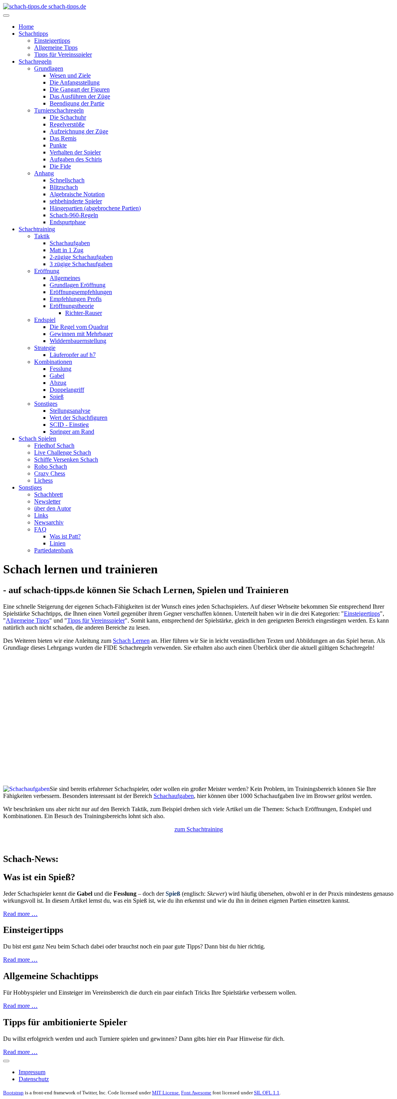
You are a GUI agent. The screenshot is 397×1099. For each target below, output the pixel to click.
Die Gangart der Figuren (80, 89)
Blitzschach (64, 187)
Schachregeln (35, 61)
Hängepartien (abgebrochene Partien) (95, 208)
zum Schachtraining (198, 829)
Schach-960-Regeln (74, 215)
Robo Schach (50, 466)
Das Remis (63, 138)
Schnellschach (67, 180)
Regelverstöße (67, 124)
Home (26, 26)
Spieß (57, 396)
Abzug (58, 382)
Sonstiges (45, 403)
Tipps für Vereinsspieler (63, 54)
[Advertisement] (198, 712)
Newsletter (47, 501)
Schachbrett (48, 494)
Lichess (43, 480)
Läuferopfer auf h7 (73, 354)
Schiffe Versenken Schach (66, 459)
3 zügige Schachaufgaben (81, 264)
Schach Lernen (131, 640)
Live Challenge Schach (62, 452)
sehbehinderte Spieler (76, 201)
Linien (58, 543)
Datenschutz (34, 1079)
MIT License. (166, 1093)
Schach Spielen (37, 438)
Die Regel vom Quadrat (79, 327)
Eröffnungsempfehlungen (81, 292)
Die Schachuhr (68, 117)
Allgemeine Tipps (56, 47)
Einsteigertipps (52, 40)
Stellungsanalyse (70, 410)
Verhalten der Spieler (75, 152)
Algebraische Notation (77, 194)
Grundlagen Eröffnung (77, 285)
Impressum (32, 1072)
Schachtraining (37, 229)
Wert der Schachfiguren (78, 417)
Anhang (44, 173)
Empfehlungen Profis (76, 299)
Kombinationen (53, 361)
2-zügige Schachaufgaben (81, 257)
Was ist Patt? (65, 536)
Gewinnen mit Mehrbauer (81, 334)
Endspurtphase (68, 222)
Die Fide (60, 166)
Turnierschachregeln (59, 110)
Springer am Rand (72, 431)
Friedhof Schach (54, 445)
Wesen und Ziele (70, 75)
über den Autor (52, 508)
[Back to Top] (6, 1061)
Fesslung (60, 368)
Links (41, 515)
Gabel (57, 375)
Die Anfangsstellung (75, 82)
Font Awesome (196, 1093)
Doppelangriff (67, 389)
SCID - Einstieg (69, 424)
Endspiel (44, 320)
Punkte (58, 145)
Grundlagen (48, 68)
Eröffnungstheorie (72, 306)
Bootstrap (13, 1093)
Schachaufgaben (70, 243)
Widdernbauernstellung (78, 340)
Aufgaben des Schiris (76, 159)
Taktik (42, 236)
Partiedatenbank (53, 550)
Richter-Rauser (83, 313)
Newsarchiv (49, 522)
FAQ (40, 529)
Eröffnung (46, 271)
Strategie (44, 347)
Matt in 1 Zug (66, 250)
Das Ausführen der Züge (80, 96)
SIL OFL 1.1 (267, 1093)
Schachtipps (33, 33)
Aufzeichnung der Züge (79, 131)
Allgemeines (65, 278)
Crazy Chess (49, 473)
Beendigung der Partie (77, 103)
